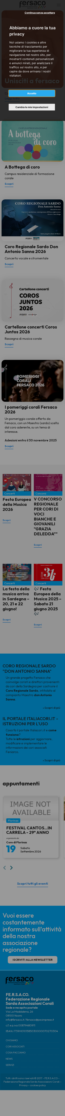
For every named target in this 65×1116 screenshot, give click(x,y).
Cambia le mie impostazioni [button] (31, 107)
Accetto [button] (31, 93)
